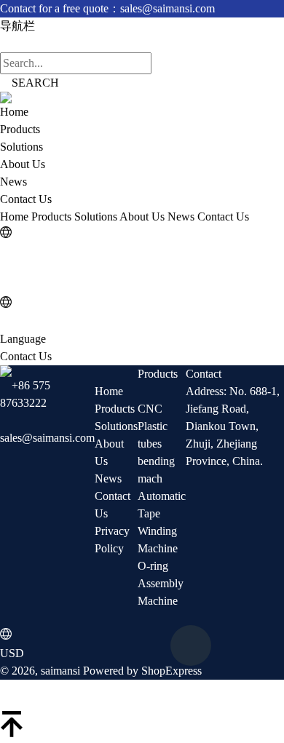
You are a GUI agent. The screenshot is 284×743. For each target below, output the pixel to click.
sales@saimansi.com (47, 438)
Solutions (21, 146)
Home (14, 112)
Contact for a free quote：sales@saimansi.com (107, 8)
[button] (142, 695)
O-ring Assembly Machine (161, 583)
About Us (22, 164)
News (13, 181)
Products (20, 129)
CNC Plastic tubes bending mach (156, 443)
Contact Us (26, 199)
